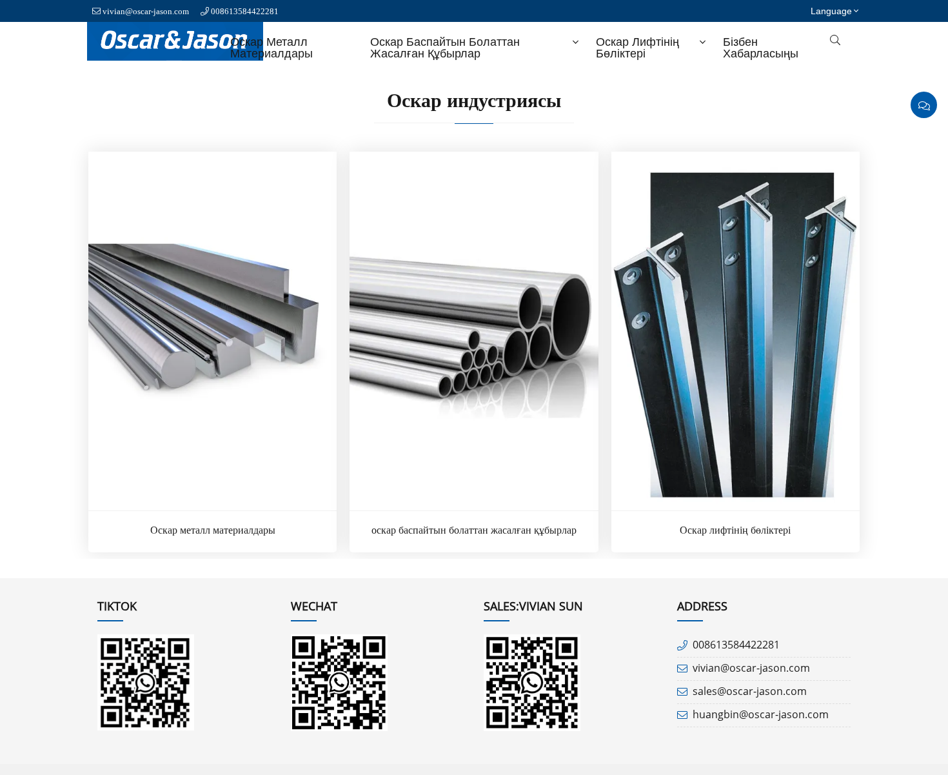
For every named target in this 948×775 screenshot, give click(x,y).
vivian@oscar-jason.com (146, 11)
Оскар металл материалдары (271, 47)
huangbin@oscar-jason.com (761, 714)
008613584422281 (245, 11)
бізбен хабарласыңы (760, 47)
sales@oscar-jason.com (750, 691)
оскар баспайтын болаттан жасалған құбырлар (445, 47)
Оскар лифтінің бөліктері (637, 47)
